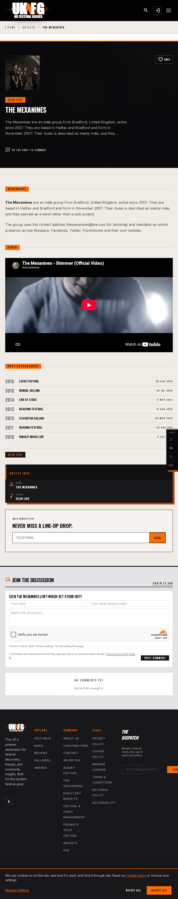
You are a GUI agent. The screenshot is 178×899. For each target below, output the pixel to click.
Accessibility (103, 802)
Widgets (70, 843)
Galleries (42, 760)
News (38, 745)
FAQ (66, 850)
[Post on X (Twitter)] (170, 439)
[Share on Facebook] (170, 448)
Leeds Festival (29, 381)
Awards (40, 767)
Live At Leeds (27, 399)
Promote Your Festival (71, 830)
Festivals (42, 738)
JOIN (157, 537)
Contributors (75, 745)
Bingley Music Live (31, 436)
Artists (28, 27)
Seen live (15, 100)
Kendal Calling (29, 390)
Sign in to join (163, 583)
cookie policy (136, 875)
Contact (71, 753)
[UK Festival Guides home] (16, 728)
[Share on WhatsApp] (170, 457)
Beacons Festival (31, 409)
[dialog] (89, 883)
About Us (71, 738)
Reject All (133, 890)
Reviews (41, 753)
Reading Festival (30, 427)
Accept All (159, 890)
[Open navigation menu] (169, 10)
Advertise (71, 760)
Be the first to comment (26, 150)
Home (11, 27)
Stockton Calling (31, 418)
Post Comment (155, 658)
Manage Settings (17, 890)
